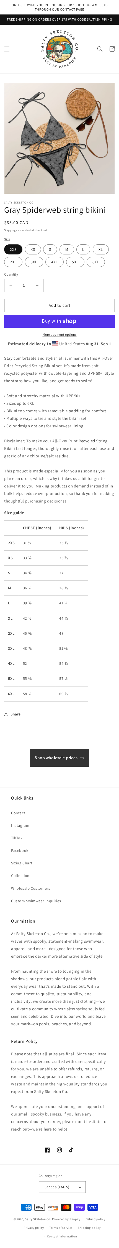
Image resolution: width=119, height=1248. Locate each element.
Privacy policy (34, 1228)
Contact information (62, 1236)
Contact (18, 812)
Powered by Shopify (66, 1219)
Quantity (11, 274)
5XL (75, 261)
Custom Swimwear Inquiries (36, 900)
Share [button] (16, 714)
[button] (7, 49)
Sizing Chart (21, 862)
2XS (13, 249)
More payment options (60, 334)
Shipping (10, 230)
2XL (13, 261)
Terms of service (61, 1228)
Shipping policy (89, 1228)
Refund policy (95, 1219)
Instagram (20, 825)
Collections (21, 875)
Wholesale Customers (30, 888)
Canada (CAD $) (57, 1187)
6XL (95, 261)
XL (101, 249)
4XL (54, 261)
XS (33, 249)
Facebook (20, 850)
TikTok (17, 837)
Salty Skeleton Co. (38, 1219)
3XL (34, 261)
